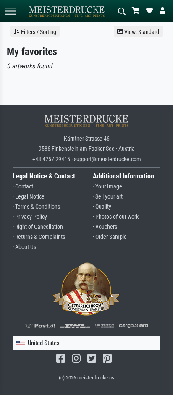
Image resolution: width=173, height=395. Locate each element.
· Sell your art (108, 196)
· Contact (23, 186)
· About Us (24, 247)
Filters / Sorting (38, 32)
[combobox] (86, 343)
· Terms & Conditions (36, 206)
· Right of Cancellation (38, 226)
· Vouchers (105, 226)
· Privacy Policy (30, 216)
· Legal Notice (29, 196)
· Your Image (107, 186)
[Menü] (10, 11)
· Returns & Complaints (39, 237)
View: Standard (141, 32)
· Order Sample (110, 237)
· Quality (102, 206)
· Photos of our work (116, 216)
